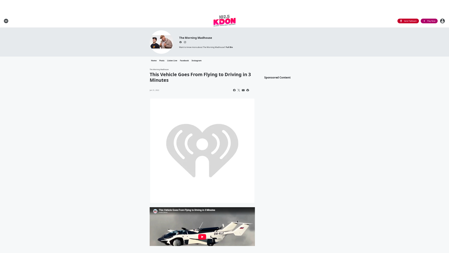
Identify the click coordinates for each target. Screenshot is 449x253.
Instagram (197, 60)
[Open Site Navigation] (6, 21)
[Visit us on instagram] (185, 42)
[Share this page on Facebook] (234, 90)
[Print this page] (247, 90)
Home (154, 60)
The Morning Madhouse (195, 38)
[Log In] (442, 21)
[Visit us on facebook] (180, 42)
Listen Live (172, 60)
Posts (161, 60)
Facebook (184, 60)
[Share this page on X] (238, 90)
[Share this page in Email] (243, 90)
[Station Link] (225, 21)
